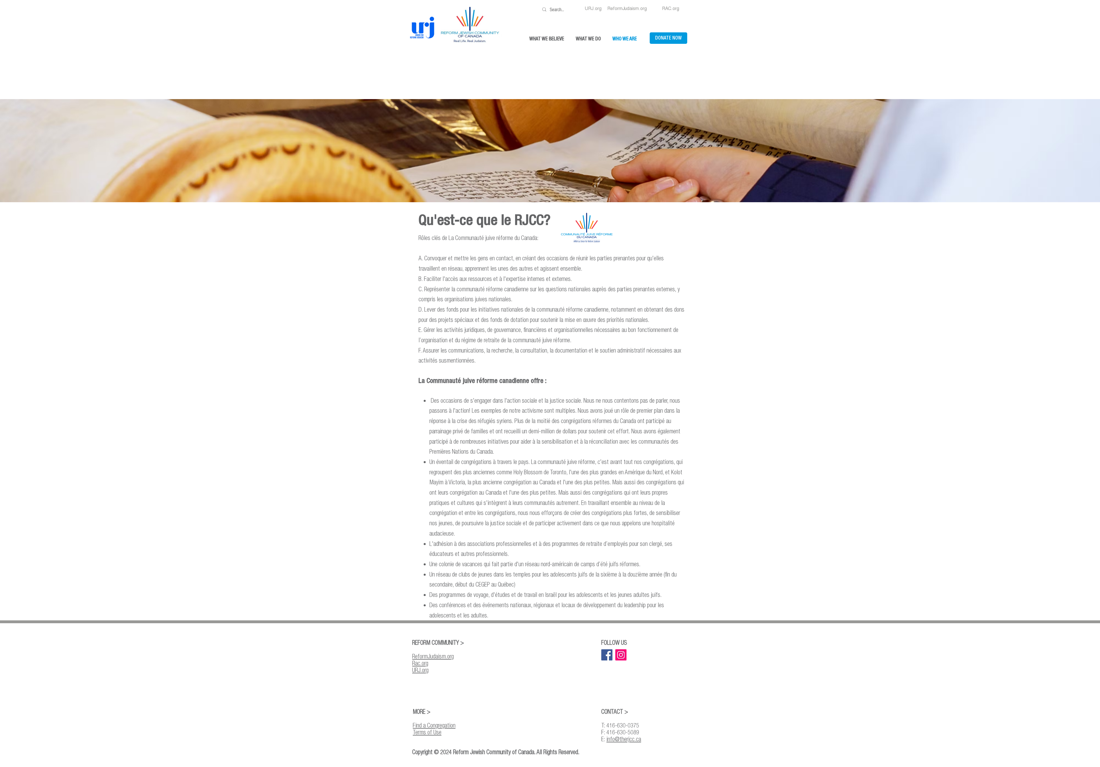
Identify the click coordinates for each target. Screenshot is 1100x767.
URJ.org (420, 669)
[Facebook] (606, 654)
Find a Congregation (434, 725)
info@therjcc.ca (623, 738)
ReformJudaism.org (433, 656)
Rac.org (420, 663)
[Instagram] (620, 654)
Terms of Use (427, 732)
